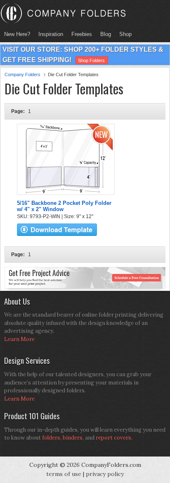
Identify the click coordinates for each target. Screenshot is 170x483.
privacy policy (105, 474)
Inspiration (50, 34)
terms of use (63, 474)
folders (51, 437)
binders (73, 437)
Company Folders (22, 74)
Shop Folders (91, 60)
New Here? (17, 34)
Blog (105, 34)
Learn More (19, 339)
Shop (123, 34)
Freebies (79, 34)
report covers (113, 437)
